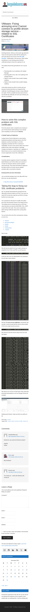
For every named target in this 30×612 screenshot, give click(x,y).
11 (15, 570)
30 (7, 580)
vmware (8, 41)
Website (4, 524)
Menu (16, 17)
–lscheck (6, 220)
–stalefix (6, 224)
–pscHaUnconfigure (9, 222)
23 (7, 576)
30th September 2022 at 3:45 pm (16, 436)
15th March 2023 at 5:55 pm (15, 472)
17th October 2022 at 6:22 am (15, 457)
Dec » (6, 585)
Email (3, 517)
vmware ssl (25, 421)
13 (22, 570)
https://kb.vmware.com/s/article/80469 (13, 181)
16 (7, 573)
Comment (4, 495)
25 (15, 576)
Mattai (9, 455)
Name (3, 510)
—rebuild (6, 229)
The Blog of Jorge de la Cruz (19, 607)
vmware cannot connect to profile (15, 421)
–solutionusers (8, 227)
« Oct (3, 585)
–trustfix (6, 226)
